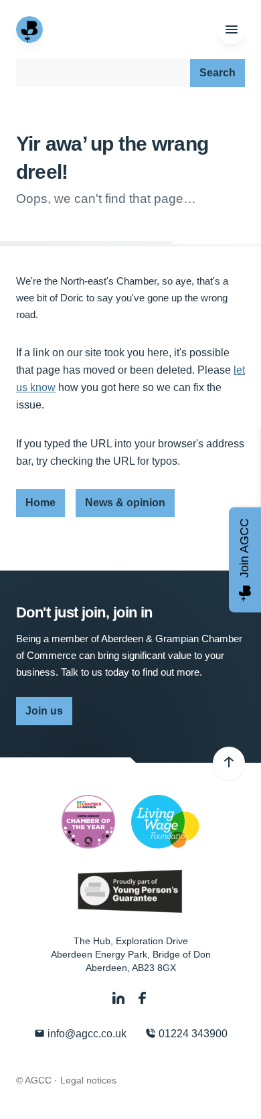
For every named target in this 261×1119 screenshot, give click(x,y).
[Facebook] (143, 998)
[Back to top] (229, 763)
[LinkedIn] (119, 998)
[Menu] (231, 30)
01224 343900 (192, 1033)
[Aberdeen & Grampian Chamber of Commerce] (31, 29)
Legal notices (88, 1080)
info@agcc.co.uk (85, 1033)
